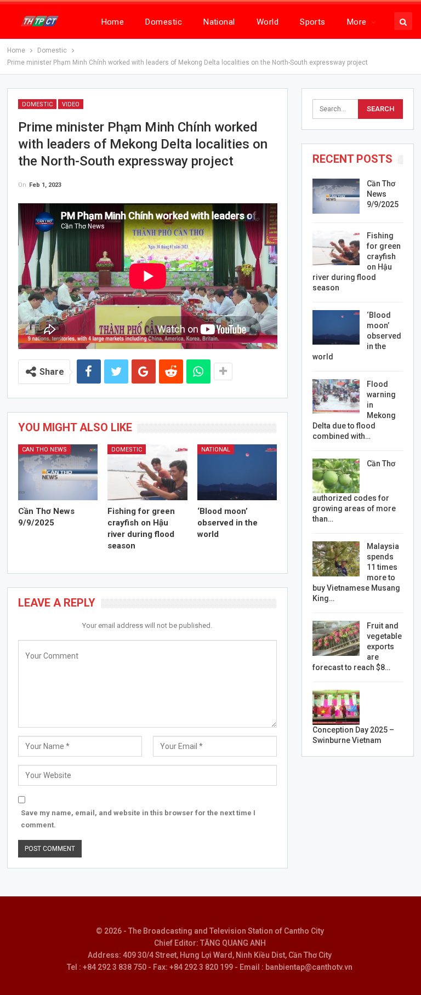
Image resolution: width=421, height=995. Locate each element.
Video (70, 104)
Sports (313, 22)
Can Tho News (44, 449)
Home (112, 22)
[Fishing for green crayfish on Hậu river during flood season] (147, 472)
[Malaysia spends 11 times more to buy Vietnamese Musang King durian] (336, 558)
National (219, 22)
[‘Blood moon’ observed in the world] (237, 472)
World (267, 22)
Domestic (163, 22)
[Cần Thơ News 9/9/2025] (58, 472)
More (357, 22)
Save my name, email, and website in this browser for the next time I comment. (138, 819)
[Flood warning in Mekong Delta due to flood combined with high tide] (336, 396)
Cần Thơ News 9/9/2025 (383, 194)
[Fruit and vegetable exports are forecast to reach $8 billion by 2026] (336, 638)
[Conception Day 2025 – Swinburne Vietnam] (336, 707)
